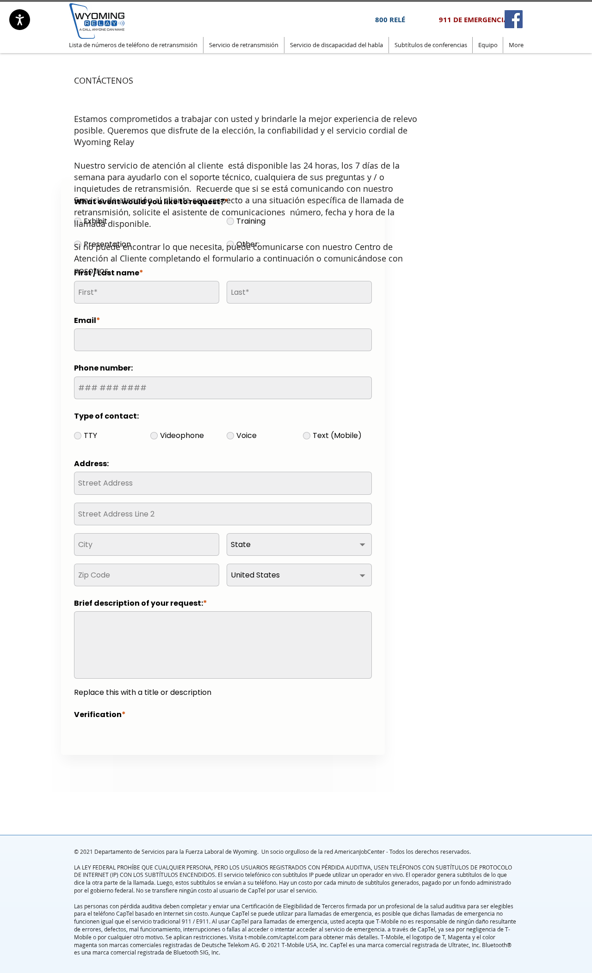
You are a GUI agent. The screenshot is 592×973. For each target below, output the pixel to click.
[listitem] (514, 19)
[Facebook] (514, 19)
